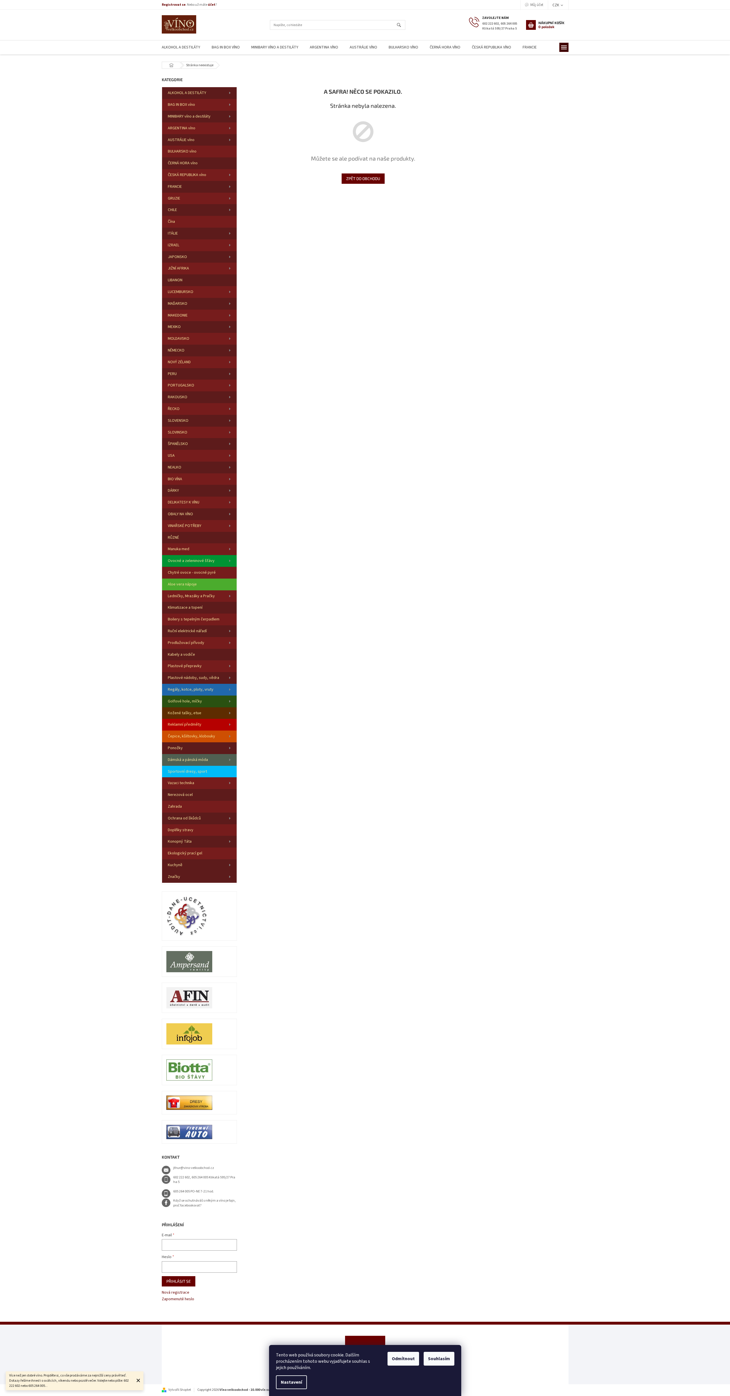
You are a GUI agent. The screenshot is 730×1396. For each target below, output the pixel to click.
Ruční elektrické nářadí (187, 631)
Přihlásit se (178, 1281)
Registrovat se (174, 4)
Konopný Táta (180, 841)
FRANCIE (175, 187)
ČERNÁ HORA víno (183, 163)
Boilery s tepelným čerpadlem (193, 619)
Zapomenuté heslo (178, 1299)
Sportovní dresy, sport (187, 771)
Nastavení (291, 1382)
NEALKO (174, 467)
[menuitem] (181, 47)
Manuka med (178, 549)
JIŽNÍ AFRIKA (178, 268)
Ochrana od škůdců (184, 818)
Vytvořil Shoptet (179, 1389)
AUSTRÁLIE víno (181, 140)
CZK (556, 5)
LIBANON (175, 280)
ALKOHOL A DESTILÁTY (187, 93)
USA (171, 455)
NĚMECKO (176, 350)
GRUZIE (174, 198)
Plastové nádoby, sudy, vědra (193, 678)
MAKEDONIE (178, 315)
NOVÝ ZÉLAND (179, 362)
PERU (172, 374)
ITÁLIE (173, 233)
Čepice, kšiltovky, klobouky (191, 736)
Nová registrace (175, 1292)
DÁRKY (173, 490)
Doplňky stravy (180, 830)
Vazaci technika (181, 783)
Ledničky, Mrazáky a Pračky (191, 596)
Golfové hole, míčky (185, 701)
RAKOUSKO (177, 397)
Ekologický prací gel (185, 853)
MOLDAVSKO (178, 338)
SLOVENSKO (178, 420)
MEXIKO (174, 327)
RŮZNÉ (173, 537)
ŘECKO (174, 409)
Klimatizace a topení (185, 607)
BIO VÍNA (175, 479)
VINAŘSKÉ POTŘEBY (184, 526)
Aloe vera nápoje (182, 584)
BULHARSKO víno (182, 151)
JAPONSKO (177, 257)
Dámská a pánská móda (188, 760)
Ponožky (175, 748)
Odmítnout (403, 1359)
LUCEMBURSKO (180, 292)
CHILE (172, 210)
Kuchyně (175, 865)
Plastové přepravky (185, 666)
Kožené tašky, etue (184, 713)
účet (211, 4)
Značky (174, 877)
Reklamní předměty (184, 724)
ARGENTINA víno (181, 128)
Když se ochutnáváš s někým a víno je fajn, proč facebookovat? (204, 1203)
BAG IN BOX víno (181, 105)
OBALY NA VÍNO (180, 514)
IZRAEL (173, 245)
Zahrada (175, 806)
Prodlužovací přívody (186, 643)
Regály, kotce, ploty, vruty (190, 689)
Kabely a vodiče (181, 654)
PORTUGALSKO (181, 385)
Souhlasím (439, 1359)
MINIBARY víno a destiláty (189, 116)
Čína (171, 221)
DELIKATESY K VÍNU (183, 502)
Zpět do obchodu (363, 178)
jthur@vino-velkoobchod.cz (193, 1167)
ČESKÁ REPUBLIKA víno (187, 175)
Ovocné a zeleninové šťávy (191, 561)
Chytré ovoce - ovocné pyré (192, 572)
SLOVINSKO (177, 432)
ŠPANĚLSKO (178, 444)
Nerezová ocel (180, 795)
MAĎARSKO (177, 303)
